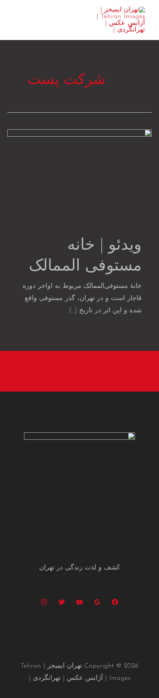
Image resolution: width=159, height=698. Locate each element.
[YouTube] (79, 602)
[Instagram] (44, 602)
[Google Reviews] (97, 602)
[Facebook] (115, 602)
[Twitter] (61, 602)
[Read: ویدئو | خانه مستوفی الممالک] (79, 177)
